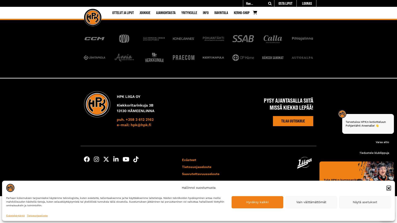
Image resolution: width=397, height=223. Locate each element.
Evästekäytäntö (15, 215)
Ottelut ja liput (123, 13)
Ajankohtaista (166, 13)
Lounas (307, 3)
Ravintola (221, 13)
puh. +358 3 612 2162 (135, 119)
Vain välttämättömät (311, 202)
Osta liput (285, 3)
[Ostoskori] (256, 13)
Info (206, 13)
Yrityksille (189, 13)
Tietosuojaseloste (37, 215)
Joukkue (145, 13)
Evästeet (189, 160)
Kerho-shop (242, 13)
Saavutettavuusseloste (200, 174)
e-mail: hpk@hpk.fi (134, 125)
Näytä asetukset (365, 202)
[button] (389, 188)
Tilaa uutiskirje (293, 121)
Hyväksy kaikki (257, 202)
